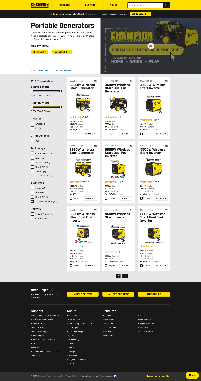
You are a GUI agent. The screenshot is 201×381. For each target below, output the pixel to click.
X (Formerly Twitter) (77, 359)
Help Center (84, 294)
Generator (39, 52)
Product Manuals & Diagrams (43, 339)
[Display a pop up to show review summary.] (88, 117)
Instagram (73, 351)
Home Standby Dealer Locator (79, 323)
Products (64, 5)
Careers (70, 343)
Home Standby (144, 319)
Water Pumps (108, 331)
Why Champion (73, 335)
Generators (107, 315)
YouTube (73, 347)
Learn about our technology (42, 176)
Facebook (73, 355)
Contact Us (35, 355)
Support (90, 5)
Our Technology (73, 339)
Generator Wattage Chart (41, 331)
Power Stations (108, 319)
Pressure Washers (146, 327)
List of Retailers (73, 319)
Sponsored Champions (76, 331)
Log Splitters (107, 323)
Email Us (155, 294)
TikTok (72, 363)
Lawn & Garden (109, 327)
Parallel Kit (62, 52)
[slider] (32, 91)
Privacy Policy (71, 376)
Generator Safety (38, 327)
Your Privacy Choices (104, 376)
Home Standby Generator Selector (45, 315)
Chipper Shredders (146, 323)
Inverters (142, 315)
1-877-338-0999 (119, 294)
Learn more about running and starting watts (52, 70)
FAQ (33, 343)
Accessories (107, 335)
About (113, 5)
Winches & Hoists (145, 331)
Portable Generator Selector (43, 319)
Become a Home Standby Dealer (45, 351)
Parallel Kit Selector (39, 323)
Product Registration (39, 335)
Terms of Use (86, 376)
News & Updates (74, 327)
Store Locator (140, 14)
